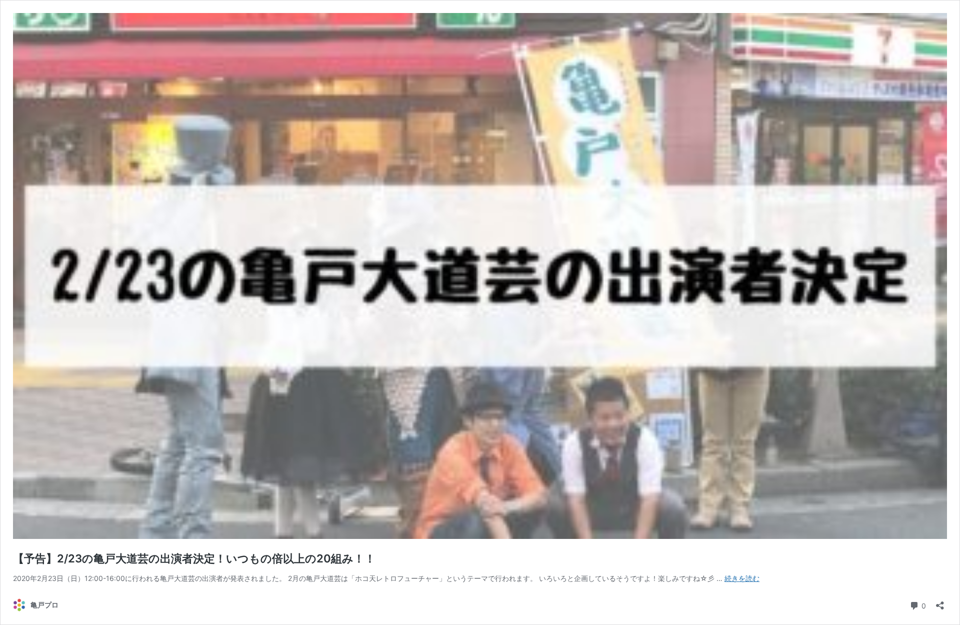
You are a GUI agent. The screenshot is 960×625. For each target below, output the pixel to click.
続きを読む (742, 578)
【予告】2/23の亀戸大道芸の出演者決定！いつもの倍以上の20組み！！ (194, 558)
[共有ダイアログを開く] (940, 602)
